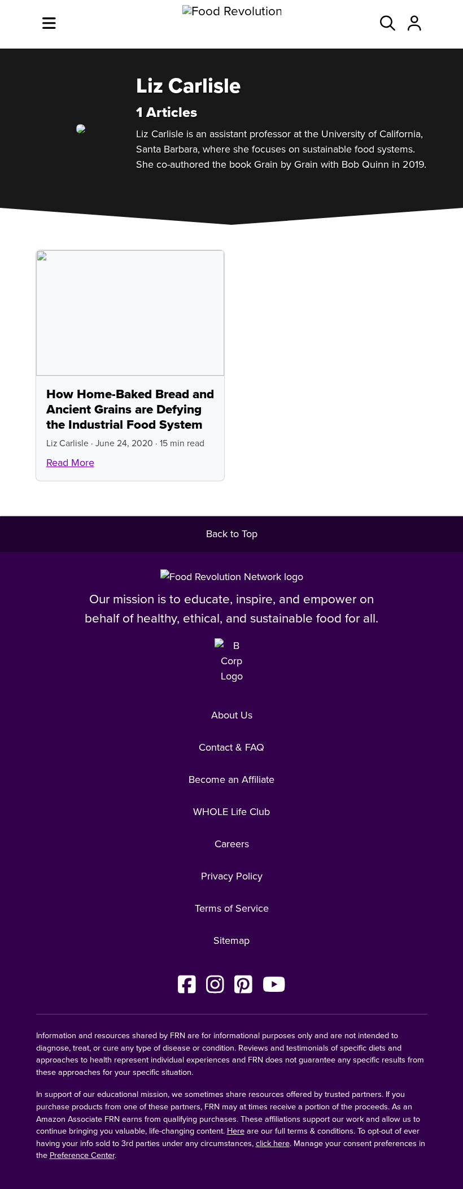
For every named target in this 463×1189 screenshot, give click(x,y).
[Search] (388, 25)
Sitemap (231, 940)
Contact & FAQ (231, 747)
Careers (232, 844)
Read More (70, 462)
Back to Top (231, 534)
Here (235, 1131)
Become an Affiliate (231, 779)
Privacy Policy (232, 876)
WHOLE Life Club (231, 811)
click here (273, 1143)
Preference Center (82, 1155)
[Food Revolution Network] (231, 577)
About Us (231, 715)
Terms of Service (232, 908)
